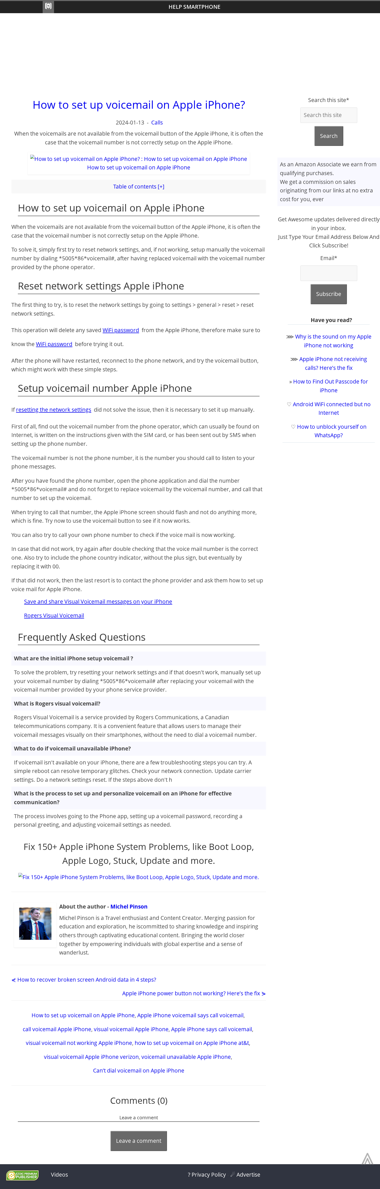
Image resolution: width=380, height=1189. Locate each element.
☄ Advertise (245, 1174)
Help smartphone (195, 6)
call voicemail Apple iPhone (57, 1029)
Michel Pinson (129, 906)
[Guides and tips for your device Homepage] (48, 7)
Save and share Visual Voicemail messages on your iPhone (98, 601)
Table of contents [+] (138, 186)
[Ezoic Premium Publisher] (22, 1178)
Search (329, 135)
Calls (157, 122)
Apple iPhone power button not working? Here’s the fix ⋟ (194, 993)
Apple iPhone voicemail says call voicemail (190, 1015)
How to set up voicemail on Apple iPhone (83, 1015)
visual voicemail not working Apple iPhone (79, 1042)
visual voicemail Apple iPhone (131, 1029)
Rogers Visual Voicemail (54, 615)
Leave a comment (138, 1140)
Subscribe (328, 294)
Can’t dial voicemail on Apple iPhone (138, 1070)
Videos (59, 1174)
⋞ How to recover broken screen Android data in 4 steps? (83, 979)
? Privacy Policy (207, 1174)
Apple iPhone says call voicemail (211, 1029)
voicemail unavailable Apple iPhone (186, 1056)
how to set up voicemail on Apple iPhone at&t (192, 1042)
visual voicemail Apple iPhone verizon (91, 1056)
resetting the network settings (53, 409)
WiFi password (121, 330)
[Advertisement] (190, 54)
